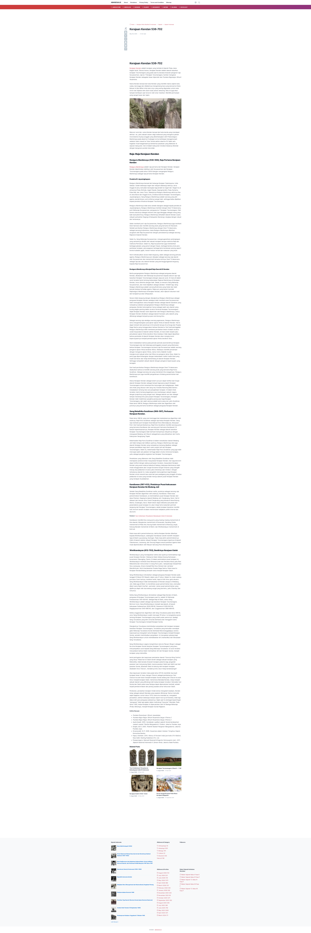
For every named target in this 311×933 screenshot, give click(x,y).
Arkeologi (163, 848)
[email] (125, 48)
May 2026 (163, 880)
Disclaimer (133, 2)
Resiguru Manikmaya (137, 167)
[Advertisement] (155, 16)
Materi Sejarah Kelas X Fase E (190, 874)
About (126, 2)
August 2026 (163, 873)
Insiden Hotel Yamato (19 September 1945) (129, 907)
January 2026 (164, 890)
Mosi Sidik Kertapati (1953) (124, 846)
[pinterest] (125, 45)
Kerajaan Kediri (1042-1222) (138, 794)
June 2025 (163, 908)
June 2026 (163, 878)
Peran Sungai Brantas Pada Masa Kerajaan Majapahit (167, 794)
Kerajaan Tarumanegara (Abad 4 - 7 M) (169, 768)
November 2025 (164, 895)
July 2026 (163, 875)
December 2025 (165, 893)
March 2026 (163, 885)
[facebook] (125, 32)
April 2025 (163, 913)
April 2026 (163, 883)
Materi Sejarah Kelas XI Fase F (190, 877)
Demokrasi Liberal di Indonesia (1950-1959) (129, 869)
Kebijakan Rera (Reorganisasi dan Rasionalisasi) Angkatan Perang (135, 884)
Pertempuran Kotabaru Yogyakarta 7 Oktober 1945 (131, 915)
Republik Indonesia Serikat (124, 877)
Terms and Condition (157, 2)
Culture (161, 853)
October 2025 (164, 898)
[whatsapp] (125, 38)
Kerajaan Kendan (135, 68)
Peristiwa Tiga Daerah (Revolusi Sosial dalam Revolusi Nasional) (135, 900)
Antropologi (163, 846)
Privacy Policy (143, 2)
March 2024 (163, 915)
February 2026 (164, 888)
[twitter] (125, 35)
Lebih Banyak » (114, 922)
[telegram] (125, 42)
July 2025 (163, 905)
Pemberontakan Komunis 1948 (125, 892)
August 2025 (164, 903)
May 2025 (163, 910)
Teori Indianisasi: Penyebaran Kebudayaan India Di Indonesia (153, 516)
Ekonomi (162, 856)
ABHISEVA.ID (116, 2)
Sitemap (168, 2)
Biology (162, 851)
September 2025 (165, 900)
